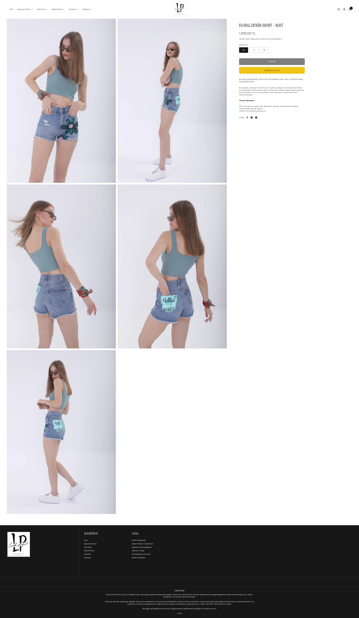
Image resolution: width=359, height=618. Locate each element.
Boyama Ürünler (24, 9)
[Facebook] (247, 117)
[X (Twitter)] (251, 117)
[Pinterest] (256, 117)
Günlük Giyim (57, 9)
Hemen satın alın (272, 70)
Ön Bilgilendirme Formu (141, 554)
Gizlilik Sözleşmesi (139, 540)
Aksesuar (86, 9)
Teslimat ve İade (138, 550)
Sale (11, 9)
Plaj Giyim (41, 9)
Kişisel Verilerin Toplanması (142, 544)
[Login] (344, 9)
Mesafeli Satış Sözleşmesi (141, 547)
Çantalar (72, 9)
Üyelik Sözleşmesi (138, 558)
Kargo (253, 39)
